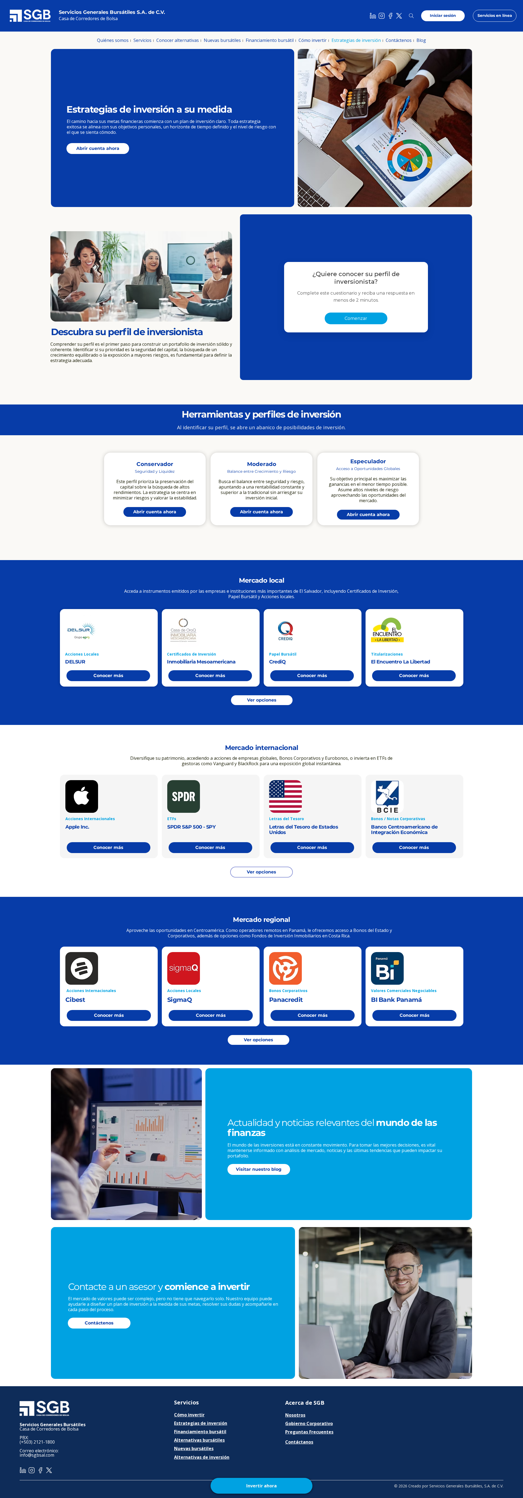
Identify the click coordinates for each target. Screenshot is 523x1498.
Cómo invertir (189, 1415)
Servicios (186, 1402)
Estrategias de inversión (200, 1423)
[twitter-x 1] (399, 16)
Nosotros (295, 1415)
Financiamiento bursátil (200, 1432)
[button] (113, 40)
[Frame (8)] (381, 16)
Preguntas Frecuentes (309, 1432)
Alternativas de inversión (201, 1457)
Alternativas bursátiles (199, 1440)
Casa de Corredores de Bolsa (88, 18)
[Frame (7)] (373, 16)
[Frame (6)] (390, 16)
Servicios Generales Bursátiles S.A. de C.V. (112, 12)
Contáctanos (299, 1442)
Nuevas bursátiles (194, 1448)
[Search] (411, 15)
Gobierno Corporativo (309, 1423)
